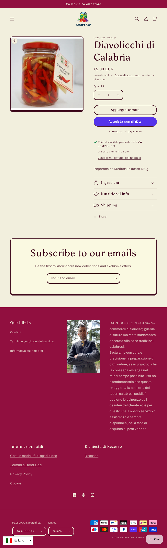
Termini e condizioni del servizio (32, 341)
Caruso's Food (127, 537)
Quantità (99, 86)
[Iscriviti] (115, 278)
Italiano (57, 531)
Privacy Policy (21, 474)
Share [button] (102, 216)
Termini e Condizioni (26, 465)
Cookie (15, 483)
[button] (12, 18)
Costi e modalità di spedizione (33, 456)
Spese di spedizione (127, 75)
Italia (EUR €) (25, 531)
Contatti (15, 332)
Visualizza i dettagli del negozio (119, 157)
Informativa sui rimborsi (26, 350)
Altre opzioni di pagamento (125, 131)
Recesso (91, 456)
